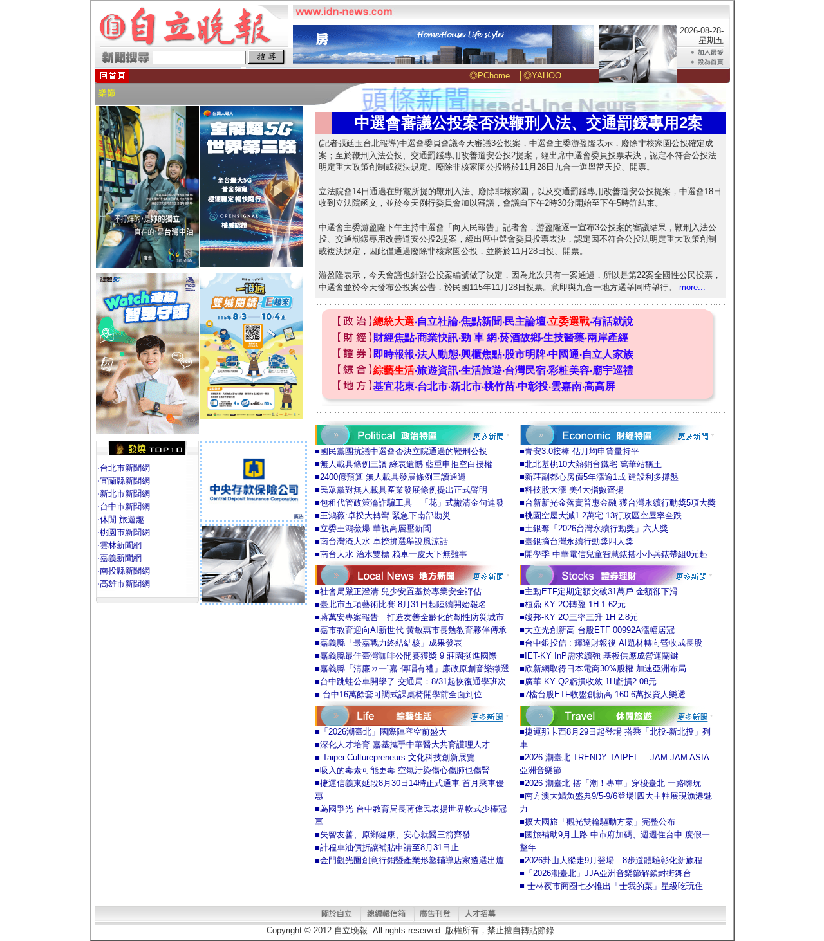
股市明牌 (525, 354)
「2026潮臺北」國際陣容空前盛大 (383, 731)
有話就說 (612, 321)
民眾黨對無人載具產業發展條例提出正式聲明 (403, 490)
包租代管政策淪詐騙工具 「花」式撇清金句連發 (412, 502)
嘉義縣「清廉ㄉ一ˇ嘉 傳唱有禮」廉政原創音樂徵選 (414, 668)
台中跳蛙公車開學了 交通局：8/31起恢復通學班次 (413, 681)
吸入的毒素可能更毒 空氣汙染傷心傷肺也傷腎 (405, 770)
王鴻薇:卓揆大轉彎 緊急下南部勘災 (385, 515)
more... (692, 287)
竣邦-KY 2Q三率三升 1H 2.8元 (581, 617)
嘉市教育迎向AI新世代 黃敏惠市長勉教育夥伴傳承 (413, 630)
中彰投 (533, 386)
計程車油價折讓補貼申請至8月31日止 (389, 847)
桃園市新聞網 (125, 532)
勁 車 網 (479, 337)
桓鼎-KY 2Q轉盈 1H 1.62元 (575, 604)
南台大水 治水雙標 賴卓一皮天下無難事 (393, 554)
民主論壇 (525, 321)
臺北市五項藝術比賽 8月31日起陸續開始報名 (403, 604)
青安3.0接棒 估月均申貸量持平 (582, 451)
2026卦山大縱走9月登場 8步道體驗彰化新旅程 (613, 860)
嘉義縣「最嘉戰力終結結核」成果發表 (391, 643)
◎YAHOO (542, 75)
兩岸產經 (607, 337)
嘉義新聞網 (121, 558)
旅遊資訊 (437, 370)
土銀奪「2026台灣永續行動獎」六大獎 (596, 528)
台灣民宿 (525, 370)
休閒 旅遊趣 (122, 519)
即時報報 (394, 354)
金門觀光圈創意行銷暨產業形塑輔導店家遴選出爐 (412, 860)
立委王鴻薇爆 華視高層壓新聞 (375, 528)
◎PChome (489, 75)
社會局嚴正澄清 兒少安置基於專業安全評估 (401, 591)
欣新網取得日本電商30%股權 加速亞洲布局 (605, 668)
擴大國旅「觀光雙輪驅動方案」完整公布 (600, 822)
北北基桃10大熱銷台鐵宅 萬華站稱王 (593, 464)
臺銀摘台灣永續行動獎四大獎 (579, 541)
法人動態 (437, 354)
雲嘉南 (566, 386)
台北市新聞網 (125, 468)
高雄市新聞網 (125, 584)
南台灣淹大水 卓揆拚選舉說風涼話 (384, 541)
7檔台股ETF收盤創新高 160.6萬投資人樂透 (605, 694)
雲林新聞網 (121, 545)
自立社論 (437, 321)
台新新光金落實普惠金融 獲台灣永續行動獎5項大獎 (620, 502)
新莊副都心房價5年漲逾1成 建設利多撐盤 (602, 477)
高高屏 (600, 386)
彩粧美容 (569, 370)
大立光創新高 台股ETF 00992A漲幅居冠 (600, 630)
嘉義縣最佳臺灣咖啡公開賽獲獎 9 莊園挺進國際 (408, 656)
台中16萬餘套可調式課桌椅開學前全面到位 (401, 694)
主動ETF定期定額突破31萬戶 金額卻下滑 (601, 591)
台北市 (432, 386)
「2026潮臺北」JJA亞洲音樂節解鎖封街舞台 (608, 873)
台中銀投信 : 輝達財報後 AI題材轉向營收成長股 (613, 643)
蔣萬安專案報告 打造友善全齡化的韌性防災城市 (412, 617)
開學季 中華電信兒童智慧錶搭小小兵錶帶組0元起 (616, 554)
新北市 (466, 386)
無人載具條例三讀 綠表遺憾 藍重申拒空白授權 (406, 464)
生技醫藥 (564, 337)
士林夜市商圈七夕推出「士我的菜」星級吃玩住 (614, 886)
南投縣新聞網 (125, 571)
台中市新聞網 (125, 506)
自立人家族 (607, 354)
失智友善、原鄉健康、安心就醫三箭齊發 (395, 834)
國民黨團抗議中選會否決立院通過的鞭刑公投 (403, 451)
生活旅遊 (481, 370)
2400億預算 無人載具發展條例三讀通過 (393, 477)
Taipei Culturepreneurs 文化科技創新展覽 (397, 757)
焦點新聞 (481, 321)
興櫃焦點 (481, 354)
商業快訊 (437, 337)
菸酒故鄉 (520, 337)
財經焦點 (394, 337)
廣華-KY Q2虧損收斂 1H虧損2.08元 (591, 681)
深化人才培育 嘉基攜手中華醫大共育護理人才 (405, 744)
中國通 (563, 354)
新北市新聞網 (125, 493)
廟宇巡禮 (612, 370)
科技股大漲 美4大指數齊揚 (574, 490)
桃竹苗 (499, 386)
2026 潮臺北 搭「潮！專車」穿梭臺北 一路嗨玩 (613, 783)
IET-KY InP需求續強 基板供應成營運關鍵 (602, 656)
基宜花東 (394, 386)
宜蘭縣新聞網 (125, 481)
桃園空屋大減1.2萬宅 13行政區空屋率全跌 (603, 515)
